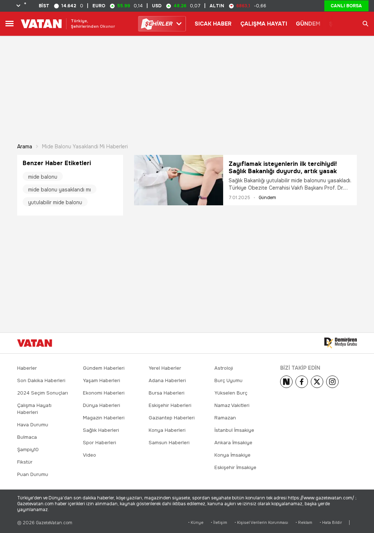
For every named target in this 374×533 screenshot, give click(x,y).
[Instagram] (332, 382)
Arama (24, 146)
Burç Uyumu (228, 380)
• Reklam (303, 522)
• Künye (195, 522)
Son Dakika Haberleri (41, 380)
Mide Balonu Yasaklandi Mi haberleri (85, 146)
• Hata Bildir (331, 522)
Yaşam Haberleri (101, 380)
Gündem (267, 198)
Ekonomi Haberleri (104, 393)
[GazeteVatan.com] (34, 343)
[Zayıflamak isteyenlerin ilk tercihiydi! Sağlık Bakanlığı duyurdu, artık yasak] (178, 180)
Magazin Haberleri (104, 418)
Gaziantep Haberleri (172, 418)
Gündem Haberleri (104, 368)
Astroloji (223, 368)
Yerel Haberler (165, 368)
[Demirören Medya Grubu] (340, 343)
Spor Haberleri (99, 442)
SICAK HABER (213, 23)
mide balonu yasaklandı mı (59, 189)
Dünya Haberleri (101, 405)
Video (89, 455)
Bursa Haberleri (166, 393)
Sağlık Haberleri (101, 430)
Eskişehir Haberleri (170, 405)
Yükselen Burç (230, 393)
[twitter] (317, 382)
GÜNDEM (308, 23)
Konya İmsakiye (232, 455)
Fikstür (25, 462)
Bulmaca (27, 437)
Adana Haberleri (167, 380)
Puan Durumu (32, 474)
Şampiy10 (28, 449)
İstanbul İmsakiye (234, 430)
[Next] (286, 382)
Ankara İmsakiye (233, 442)
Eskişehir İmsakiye (235, 467)
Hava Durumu (32, 425)
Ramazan (225, 418)
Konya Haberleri (167, 430)
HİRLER (158, 23)
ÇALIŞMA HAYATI (263, 23)
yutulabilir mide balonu (55, 202)
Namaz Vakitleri (231, 405)
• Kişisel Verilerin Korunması (261, 522)
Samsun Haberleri (169, 442)
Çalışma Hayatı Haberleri (34, 408)
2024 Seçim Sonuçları (42, 393)
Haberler (27, 368)
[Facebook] (301, 382)
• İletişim (219, 522)
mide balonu (42, 177)
